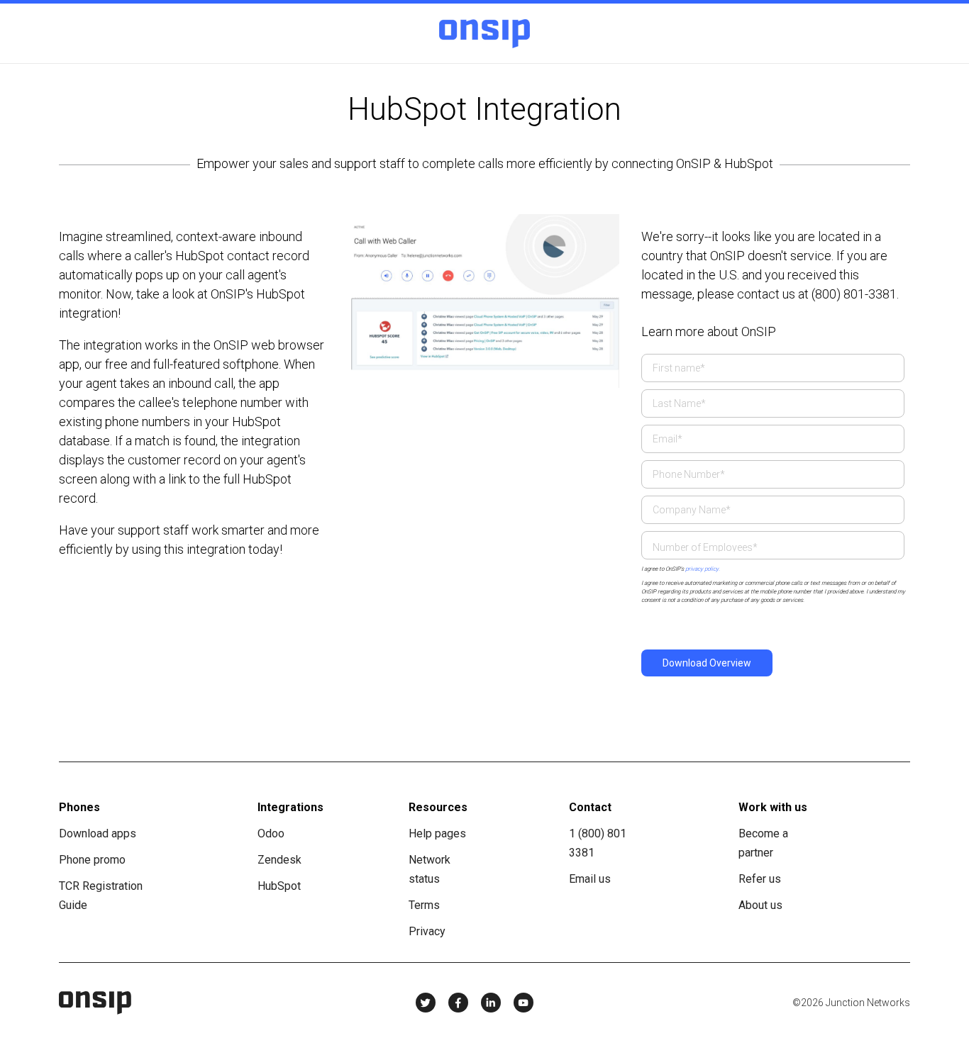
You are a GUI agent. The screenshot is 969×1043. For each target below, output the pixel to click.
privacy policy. (702, 569)
